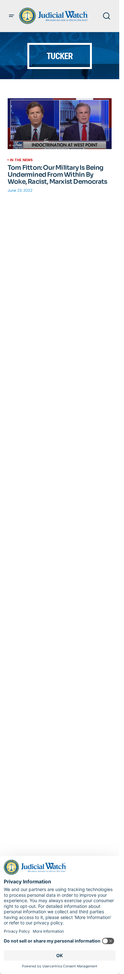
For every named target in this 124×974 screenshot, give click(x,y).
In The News (21, 160)
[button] (11, 16)
